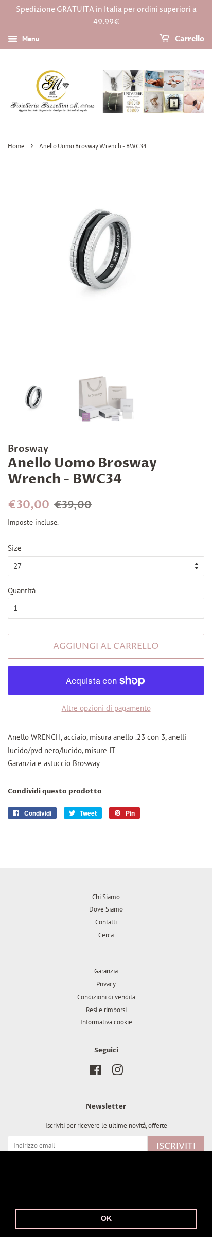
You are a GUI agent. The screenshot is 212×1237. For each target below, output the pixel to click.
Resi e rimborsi (106, 1009)
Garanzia (106, 971)
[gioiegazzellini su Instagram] (117, 1072)
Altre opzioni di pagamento (106, 708)
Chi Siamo (106, 896)
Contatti (106, 922)
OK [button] (106, 1218)
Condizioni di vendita (106, 996)
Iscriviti (176, 1146)
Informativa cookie (106, 1022)
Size (15, 548)
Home (16, 146)
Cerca (106, 935)
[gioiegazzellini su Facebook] (95, 1072)
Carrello (188, 39)
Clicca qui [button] (88, 1191)
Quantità (22, 590)
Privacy (106, 984)
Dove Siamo (106, 909)
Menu (30, 38)
